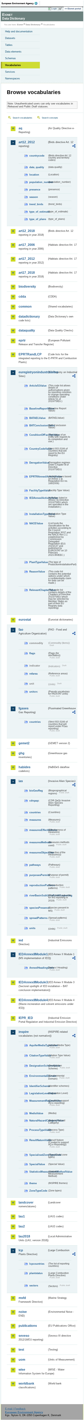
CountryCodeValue (38, 448)
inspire (24, 1031)
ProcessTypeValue (38, 1129)
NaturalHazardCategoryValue (38, 1120)
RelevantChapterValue (38, 590)
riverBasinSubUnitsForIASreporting (38, 895)
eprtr (22, 340)
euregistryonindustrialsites (33, 372)
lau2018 (24, 1236)
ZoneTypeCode (38, 1190)
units (32, 928)
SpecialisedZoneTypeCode (38, 1154)
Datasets (10, 38)
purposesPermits (38, 875)
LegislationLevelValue (38, 1093)
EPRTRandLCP (30, 354)
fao (21, 629)
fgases (24, 708)
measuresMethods (38, 842)
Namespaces (12, 78)
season (33, 197)
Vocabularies (13, 65)
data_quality (36, 167)
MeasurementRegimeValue (38, 1100)
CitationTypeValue (38, 1055)
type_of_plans (37, 219)
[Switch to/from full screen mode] (61, 9)
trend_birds (36, 204)
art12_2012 (27, 142)
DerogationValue (38, 462)
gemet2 (24, 743)
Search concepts (50, 118)
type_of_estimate (38, 211)
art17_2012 (27, 258)
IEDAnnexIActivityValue (38, 497)
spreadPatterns (38, 918)
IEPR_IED (26, 1018)
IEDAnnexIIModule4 (33, 1000)
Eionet (20, 25)
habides (24, 767)
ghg (21, 753)
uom (22, 1359)
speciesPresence (38, 907)
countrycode (36, 155)
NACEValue (36, 523)
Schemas (10, 58)
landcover (26, 1202)
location (34, 174)
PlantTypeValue (38, 562)
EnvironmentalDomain (38, 1075)
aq (20, 128)
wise (22, 1369)
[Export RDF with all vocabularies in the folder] (73, 146)
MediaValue (36, 1113)
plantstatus (36, 1273)
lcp (21, 1250)
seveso (24, 1335)
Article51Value (37, 385)
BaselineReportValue (38, 408)
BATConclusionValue (38, 425)
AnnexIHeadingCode (38, 967)
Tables (9, 44)
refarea (33, 673)
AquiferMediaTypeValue (38, 1045)
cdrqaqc (34, 800)
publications (28, 1325)
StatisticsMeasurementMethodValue (38, 1171)
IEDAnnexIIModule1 (33, 954)
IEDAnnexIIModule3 (33, 982)
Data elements (13, 51)
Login (54, 8)
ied (21, 940)
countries (35, 721)
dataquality (27, 330)
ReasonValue (37, 571)
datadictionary (29, 316)
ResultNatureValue (38, 1140)
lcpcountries (36, 1263)
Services (10, 71)
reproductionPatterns (38, 885)
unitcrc (33, 691)
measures (35, 819)
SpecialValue (37, 1164)
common (25, 306)
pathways (35, 864)
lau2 (22, 1226)
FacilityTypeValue (38, 490)
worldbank (26, 1383)
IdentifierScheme (38, 1086)
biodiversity (27, 286)
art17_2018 (27, 272)
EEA (21, 3)
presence (34, 189)
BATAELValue (37, 418)
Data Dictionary (33, 25)
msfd (22, 1298)
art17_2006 (27, 244)
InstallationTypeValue (38, 514)
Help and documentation (18, 31)
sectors (33, 1285)
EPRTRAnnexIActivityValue (38, 476)
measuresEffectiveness (38, 830)
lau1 (22, 1216)
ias (21, 781)
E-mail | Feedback (15, 1408)
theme (33, 1183)
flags (32, 653)
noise (23, 1311)
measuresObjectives (38, 852)
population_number (38, 182)
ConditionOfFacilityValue (38, 434)
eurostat (25, 619)
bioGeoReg (36, 790)
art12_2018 (27, 231)
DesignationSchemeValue (38, 1065)
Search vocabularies (22, 118)
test (21, 1349)
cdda (22, 296)
